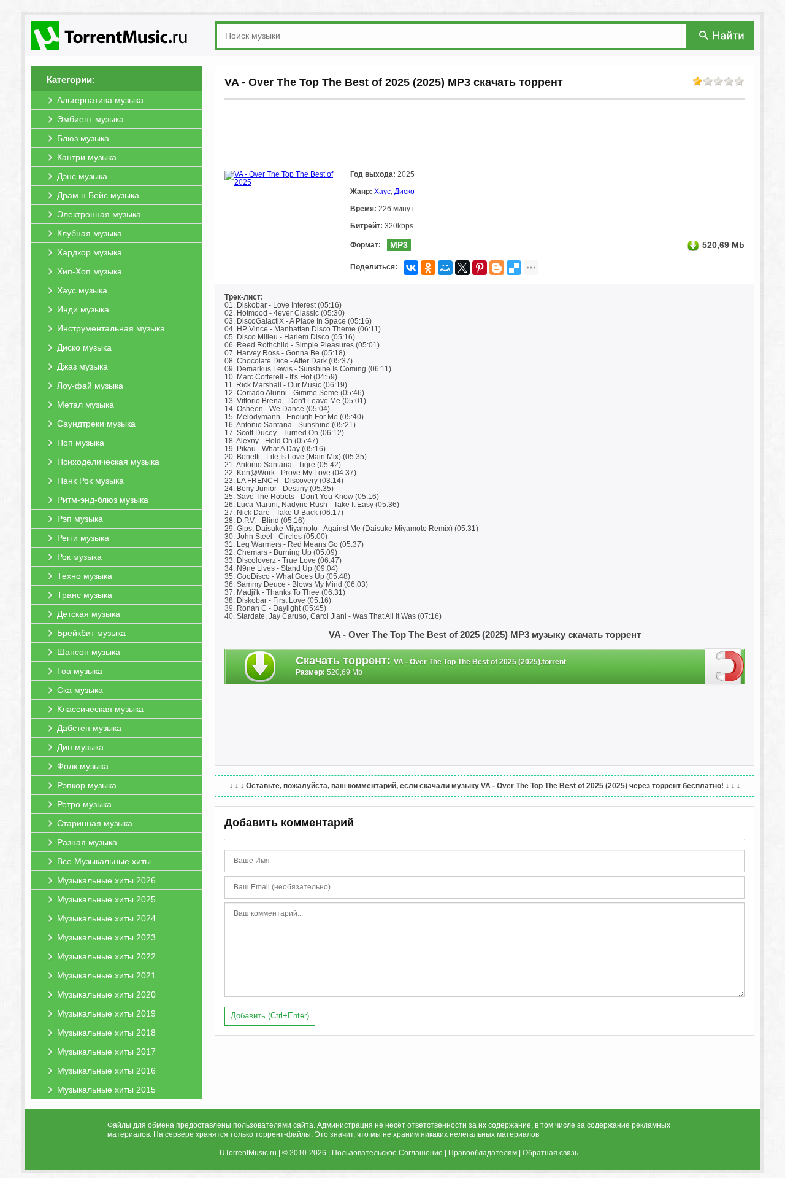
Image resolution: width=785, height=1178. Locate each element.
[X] (462, 267)
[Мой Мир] (445, 267)
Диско (404, 191)
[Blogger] (496, 267)
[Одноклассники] (428, 267)
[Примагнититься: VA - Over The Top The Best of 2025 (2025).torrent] (725, 666)
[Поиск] (722, 35)
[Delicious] (514, 267)
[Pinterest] (479, 267)
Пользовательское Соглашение (387, 1153)
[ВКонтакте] (411, 267)
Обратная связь (550, 1153)
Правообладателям (482, 1153)
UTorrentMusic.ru (248, 1153)
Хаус (382, 191)
